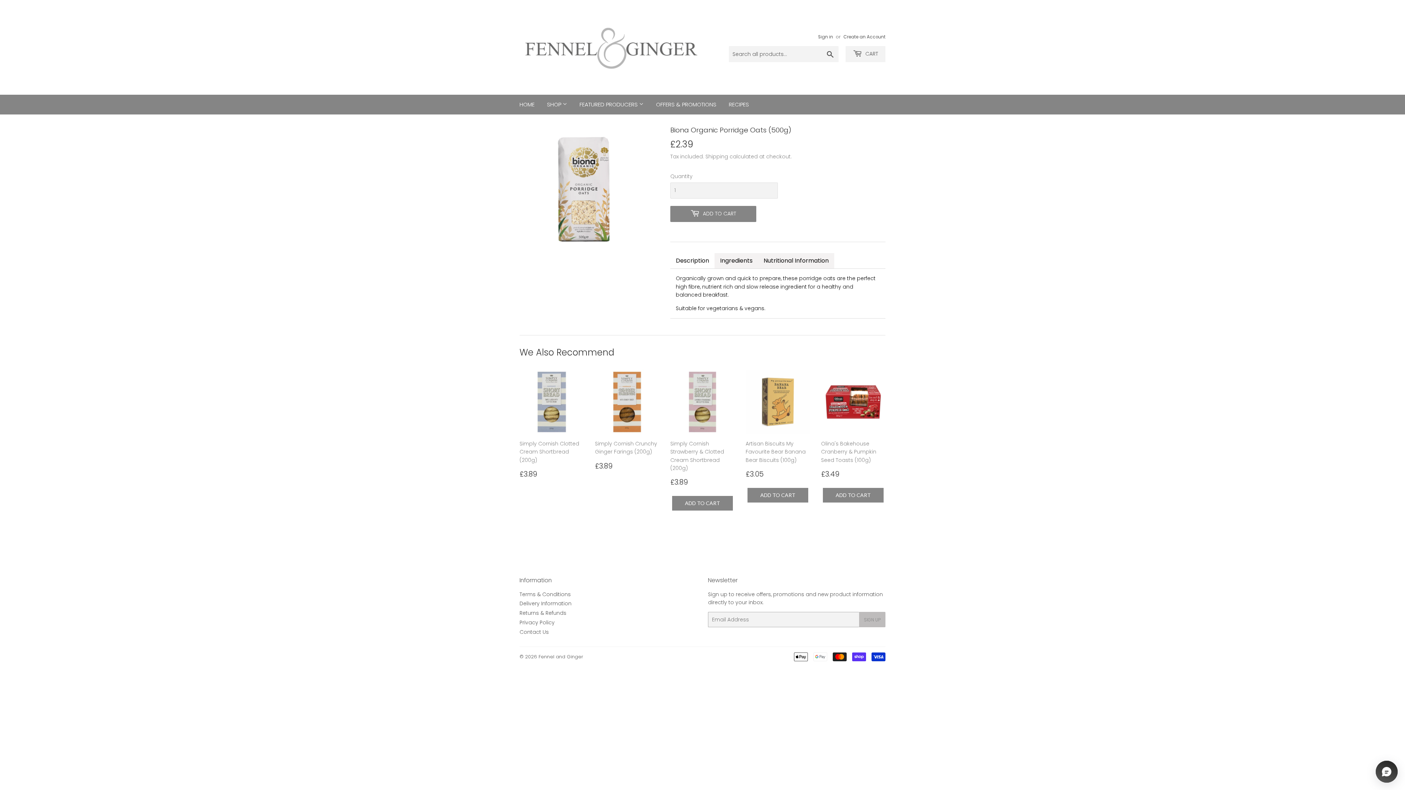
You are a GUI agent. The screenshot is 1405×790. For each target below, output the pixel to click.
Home (527, 104)
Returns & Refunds (543, 613)
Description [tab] (692, 260)
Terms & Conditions (545, 594)
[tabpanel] (777, 293)
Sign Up (872, 620)
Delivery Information (546, 603)
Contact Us (534, 632)
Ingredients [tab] (736, 260)
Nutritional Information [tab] (796, 260)
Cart (871, 53)
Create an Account (864, 37)
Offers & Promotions (686, 104)
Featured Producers (609, 104)
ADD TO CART (702, 503)
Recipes (739, 104)
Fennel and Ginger (561, 656)
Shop (555, 104)
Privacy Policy (537, 622)
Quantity (681, 176)
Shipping (716, 156)
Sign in (825, 37)
